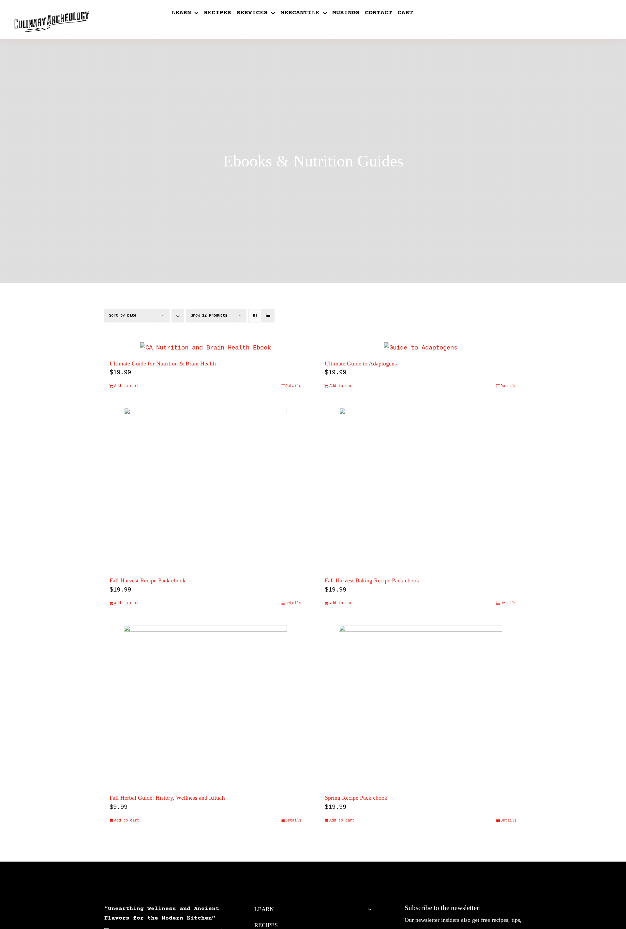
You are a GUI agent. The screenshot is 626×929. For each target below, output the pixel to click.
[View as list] (267, 315)
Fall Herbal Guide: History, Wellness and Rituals (168, 797)
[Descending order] (177, 315)
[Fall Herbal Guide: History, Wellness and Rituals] (205, 706)
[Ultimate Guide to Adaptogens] (420, 347)
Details (293, 386)
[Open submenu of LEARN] (368, 909)
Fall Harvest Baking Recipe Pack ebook (372, 580)
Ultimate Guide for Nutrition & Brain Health (163, 363)
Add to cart (126, 386)
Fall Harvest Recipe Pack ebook (148, 580)
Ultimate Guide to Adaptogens (361, 363)
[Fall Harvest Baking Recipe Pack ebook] (420, 489)
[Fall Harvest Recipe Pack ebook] (205, 489)
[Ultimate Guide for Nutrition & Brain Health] (205, 347)
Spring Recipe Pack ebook (356, 797)
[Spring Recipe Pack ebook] (420, 706)
